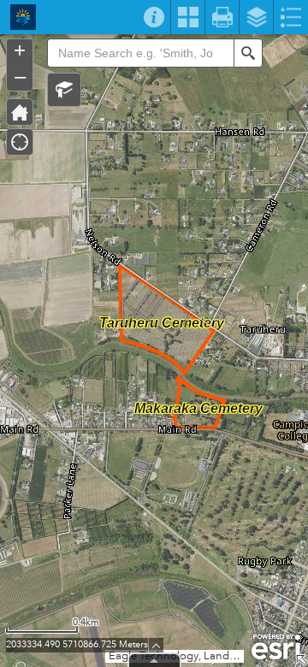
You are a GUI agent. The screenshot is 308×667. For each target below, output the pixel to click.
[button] (64, 90)
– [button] (20, 76)
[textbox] (140, 53)
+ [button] (20, 50)
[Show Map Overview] (301, 660)
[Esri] (276, 647)
